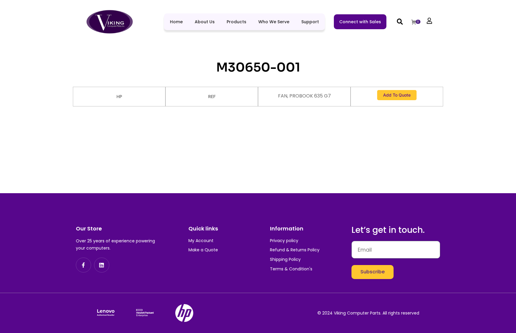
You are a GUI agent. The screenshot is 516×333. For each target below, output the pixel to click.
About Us (205, 22)
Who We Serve (273, 22)
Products (236, 22)
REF (212, 96)
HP (119, 96)
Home (176, 22)
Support (310, 22)
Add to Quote (397, 94)
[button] (400, 22)
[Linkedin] (101, 265)
